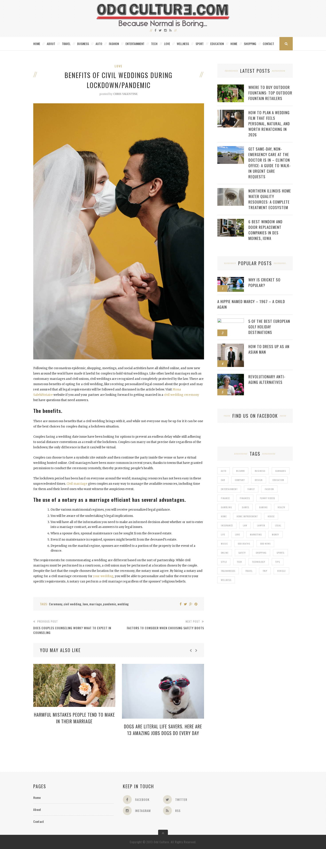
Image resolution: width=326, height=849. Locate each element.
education (278, 480)
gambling (226, 507)
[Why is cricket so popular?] (230, 279)
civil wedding (72, 604)
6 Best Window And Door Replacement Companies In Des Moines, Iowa (265, 230)
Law (245, 525)
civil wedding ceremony (181, 395)
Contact (268, 43)
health (281, 507)
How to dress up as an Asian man (268, 349)
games (245, 507)
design (259, 480)
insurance (227, 525)
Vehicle (281, 571)
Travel (66, 43)
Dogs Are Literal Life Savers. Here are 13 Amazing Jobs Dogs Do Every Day (163, 729)
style (224, 561)
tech (239, 561)
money (275, 534)
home (224, 516)
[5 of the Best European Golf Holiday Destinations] (230, 320)
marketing (256, 534)
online (224, 552)
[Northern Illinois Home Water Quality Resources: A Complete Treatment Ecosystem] (230, 190)
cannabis (280, 471)
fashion (269, 489)
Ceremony (55, 604)
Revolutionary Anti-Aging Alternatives (266, 379)
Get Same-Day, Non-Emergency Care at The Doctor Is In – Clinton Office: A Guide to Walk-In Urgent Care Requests (269, 162)
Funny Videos (267, 498)
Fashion (114, 43)
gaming (263, 507)
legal (278, 525)
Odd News (265, 543)
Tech (154, 43)
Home (36, 43)
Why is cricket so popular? (264, 282)
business (260, 471)
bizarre (240, 471)
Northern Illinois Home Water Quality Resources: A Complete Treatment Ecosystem (269, 199)
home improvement (247, 516)
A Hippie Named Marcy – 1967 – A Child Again (251, 304)
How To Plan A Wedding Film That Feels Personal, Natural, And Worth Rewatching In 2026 (269, 123)
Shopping (250, 43)
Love (167, 43)
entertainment (229, 489)
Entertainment (135, 43)
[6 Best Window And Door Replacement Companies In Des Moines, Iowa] (230, 221)
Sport (200, 43)
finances (245, 498)
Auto (99, 43)
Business (83, 43)
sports (280, 552)
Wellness (183, 43)
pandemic (109, 604)
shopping (261, 552)
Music (224, 543)
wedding (123, 604)
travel (249, 571)
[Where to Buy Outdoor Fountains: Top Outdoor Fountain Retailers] (230, 86)
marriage (95, 604)
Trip (265, 571)
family (251, 489)
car (223, 480)
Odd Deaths (244, 543)
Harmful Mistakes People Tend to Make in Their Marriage (74, 718)
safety (242, 552)
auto (223, 471)
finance (225, 498)
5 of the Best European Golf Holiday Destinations (269, 326)
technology (258, 561)
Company (240, 480)
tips (277, 561)
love (85, 604)
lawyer (261, 525)
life (223, 534)
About (51, 43)
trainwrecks (228, 571)
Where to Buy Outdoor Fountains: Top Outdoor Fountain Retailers (270, 92)
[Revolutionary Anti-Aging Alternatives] (230, 376)
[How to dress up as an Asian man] (230, 346)
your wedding (103, 576)
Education (217, 43)
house (271, 516)
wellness (226, 580)
